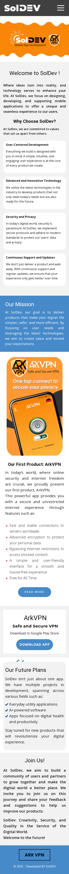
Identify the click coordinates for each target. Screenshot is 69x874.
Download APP (35, 644)
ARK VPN (34, 855)
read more (35, 592)
